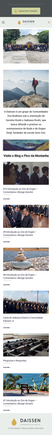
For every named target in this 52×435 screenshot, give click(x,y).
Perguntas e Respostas (14, 360)
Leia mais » (7, 199)
